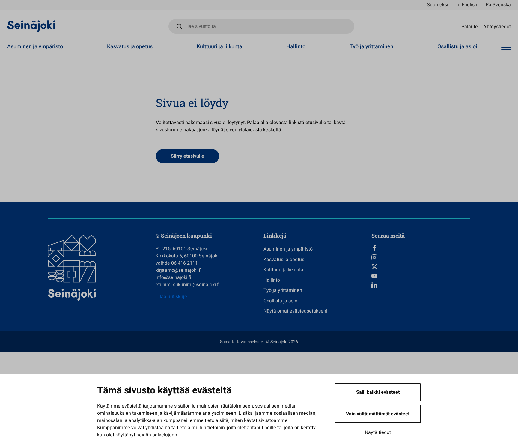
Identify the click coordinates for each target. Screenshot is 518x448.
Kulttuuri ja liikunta (219, 47)
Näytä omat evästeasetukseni (295, 311)
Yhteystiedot (497, 26)
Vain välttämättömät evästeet (377, 413)
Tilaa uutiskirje (171, 296)
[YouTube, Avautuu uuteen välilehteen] (420, 276)
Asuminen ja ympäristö (35, 47)
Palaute (469, 26)
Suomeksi (437, 4)
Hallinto (295, 47)
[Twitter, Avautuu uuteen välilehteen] (420, 267)
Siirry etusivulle (187, 156)
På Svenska (498, 4)
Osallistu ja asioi (457, 47)
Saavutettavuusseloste (241, 342)
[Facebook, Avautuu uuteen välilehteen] (420, 248)
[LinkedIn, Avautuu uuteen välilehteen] (420, 285)
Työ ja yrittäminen (371, 47)
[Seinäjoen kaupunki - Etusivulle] (31, 26)
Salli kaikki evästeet (378, 392)
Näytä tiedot (378, 432)
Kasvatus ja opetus (130, 47)
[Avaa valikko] (506, 47)
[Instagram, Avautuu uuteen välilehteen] (420, 257)
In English (467, 4)
